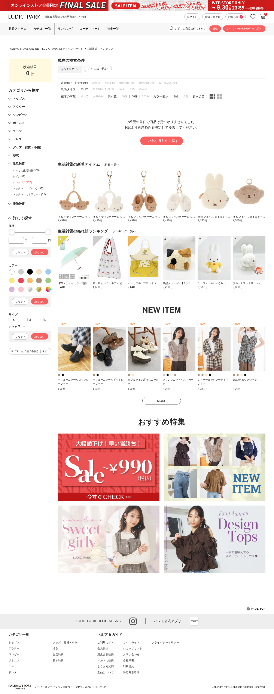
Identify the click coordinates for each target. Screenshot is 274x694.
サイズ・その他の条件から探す (244, 28)
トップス (14, 642)
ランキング (65, 28)
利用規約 (128, 666)
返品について (105, 672)
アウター (14, 648)
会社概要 (128, 660)
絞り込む (39, 252)
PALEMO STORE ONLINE (24, 48)
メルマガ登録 (105, 660)
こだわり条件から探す (161, 141)
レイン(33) (19, 176)
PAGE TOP (258, 608)
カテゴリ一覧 (42, 28)
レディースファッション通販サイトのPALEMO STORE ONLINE (71, 686)
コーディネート (89, 28)
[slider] (12, 232)
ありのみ (98, 96)
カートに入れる (262, 16)
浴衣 (55, 648)
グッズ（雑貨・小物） (66, 642)
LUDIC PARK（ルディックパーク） (62, 48)
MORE (161, 401)
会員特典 (102, 648)
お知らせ (235, 16)
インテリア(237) (22, 182)
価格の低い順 (127, 82)
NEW (111, 89)
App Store (194, 621)
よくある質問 (105, 666)
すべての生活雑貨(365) (26, 170)
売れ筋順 (109, 82)
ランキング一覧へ (124, 231)
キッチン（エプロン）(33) (28, 188)
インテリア (106, 48)
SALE (121, 89)
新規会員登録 (212, 16)
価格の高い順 (147, 82)
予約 (132, 89)
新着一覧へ (111, 164)
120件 (145, 96)
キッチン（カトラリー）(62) (29, 194)
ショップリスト (132, 648)
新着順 (96, 82)
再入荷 (143, 89)
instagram (133, 621)
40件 (124, 96)
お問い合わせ (131, 654)
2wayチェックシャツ (245, 379)
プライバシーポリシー (165, 642)
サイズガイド (131, 642)
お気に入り (253, 16)
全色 (185, 96)
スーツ (13, 666)
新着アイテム (18, 28)
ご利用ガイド (105, 642)
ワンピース (15, 654)
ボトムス (14, 660)
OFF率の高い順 (168, 82)
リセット (20, 252)
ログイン (192, 16)
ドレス (13, 672)
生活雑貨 (92, 48)
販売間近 (98, 89)
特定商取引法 (131, 672)
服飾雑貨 (58, 660)
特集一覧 (113, 28)
